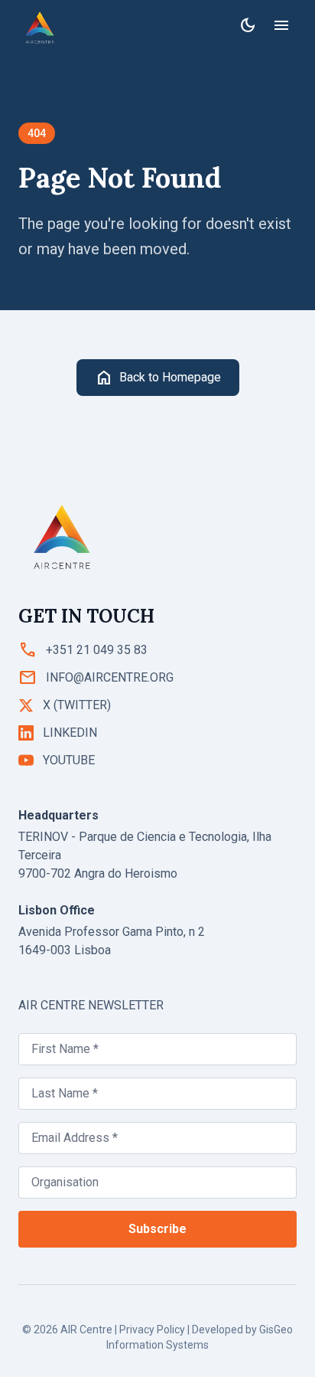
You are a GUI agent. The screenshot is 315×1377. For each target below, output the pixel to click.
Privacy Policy (152, 1329)
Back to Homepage (158, 377)
